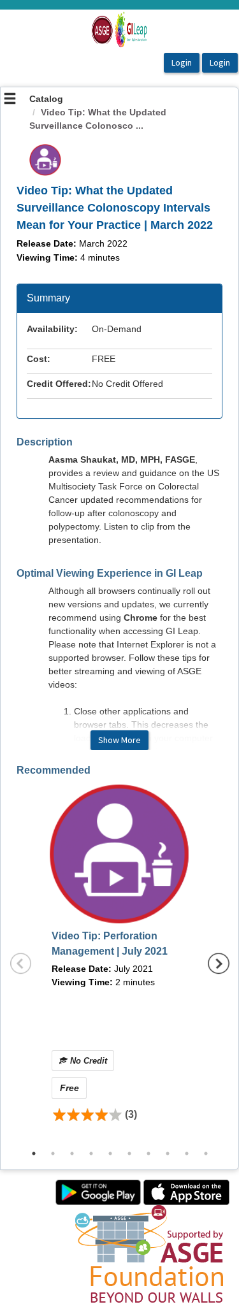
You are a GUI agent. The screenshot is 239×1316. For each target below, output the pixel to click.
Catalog (46, 99)
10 (205, 1153)
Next (218, 963)
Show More (119, 740)
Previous (21, 963)
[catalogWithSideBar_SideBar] (10, 100)
